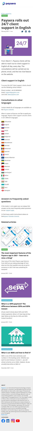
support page (10, 210)
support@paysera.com (12, 92)
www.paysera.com (13, 94)
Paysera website (9, 109)
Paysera (3, 388)
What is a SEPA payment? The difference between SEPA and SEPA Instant (15, 306)
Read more (4, 414)
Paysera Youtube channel (11, 216)
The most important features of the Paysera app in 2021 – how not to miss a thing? (16, 255)
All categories (7, 14)
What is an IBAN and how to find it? (16, 353)
